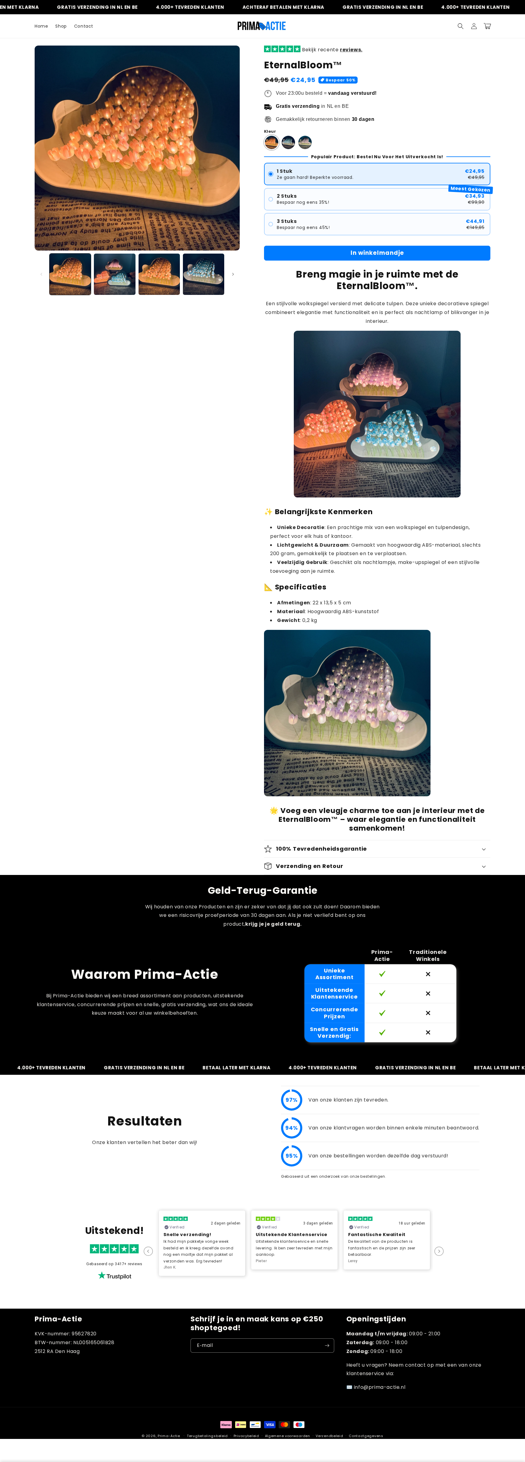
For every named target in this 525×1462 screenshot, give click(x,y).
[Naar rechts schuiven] (233, 274)
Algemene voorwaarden (287, 1435)
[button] (460, 26)
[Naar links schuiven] (41, 274)
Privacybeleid (246, 1435)
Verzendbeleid (329, 1435)
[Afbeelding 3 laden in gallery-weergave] (159, 274)
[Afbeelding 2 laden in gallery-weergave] (114, 274)
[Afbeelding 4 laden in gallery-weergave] (203, 274)
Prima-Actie (169, 1435)
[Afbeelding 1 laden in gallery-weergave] (70, 274)
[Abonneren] (327, 1345)
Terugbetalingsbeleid (207, 1435)
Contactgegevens (366, 1435)
